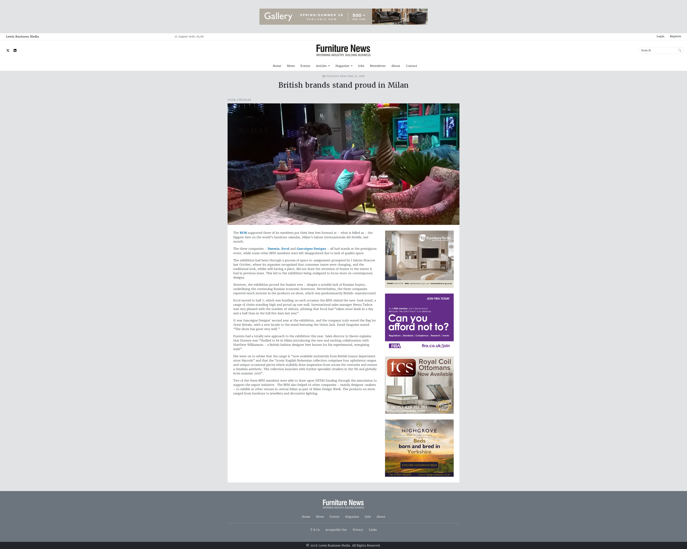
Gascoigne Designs (311, 249)
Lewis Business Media (22, 36)
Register (675, 36)
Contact (411, 66)
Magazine (352, 516)
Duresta (273, 249)
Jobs (361, 66)
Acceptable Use (336, 529)
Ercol (285, 249)
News (291, 66)
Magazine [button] (342, 66)
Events (305, 66)
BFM (243, 233)
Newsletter (378, 66)
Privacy (358, 529)
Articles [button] (322, 66)
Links (373, 529)
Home (277, 66)
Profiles (245, 99)
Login (660, 36)
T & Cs (315, 529)
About (395, 66)
